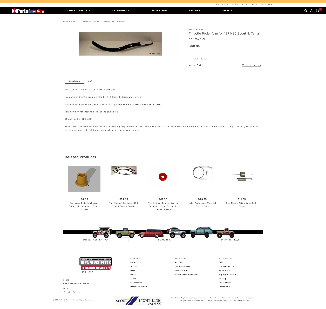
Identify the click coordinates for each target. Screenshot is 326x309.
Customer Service (226, 266)
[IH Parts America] (28, 10)
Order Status (224, 287)
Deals (235, 5)
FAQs (237, 239)
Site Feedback (225, 282)
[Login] (311, 10)
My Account (135, 262)
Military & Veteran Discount (186, 274)
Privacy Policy (181, 270)
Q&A (90, 81)
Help (244, 5)
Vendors (194, 10)
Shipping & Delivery (227, 274)
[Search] (306, 10)
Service (227, 10)
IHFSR (133, 274)
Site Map (222, 278)
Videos (133, 278)
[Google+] (79, 292)
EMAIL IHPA (164, 239)
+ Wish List (198, 58)
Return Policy (224, 270)
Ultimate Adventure (138, 287)
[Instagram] (74, 292)
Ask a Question (252, 65)
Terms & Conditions (183, 266)
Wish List (134, 266)
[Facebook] (64, 292)
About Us (179, 262)
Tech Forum (159, 10)
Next (258, 157)
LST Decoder (136, 282)
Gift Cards (267, 5)
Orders (254, 5)
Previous (249, 157)
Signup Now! (86, 271)
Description (74, 81)
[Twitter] (69, 292)
